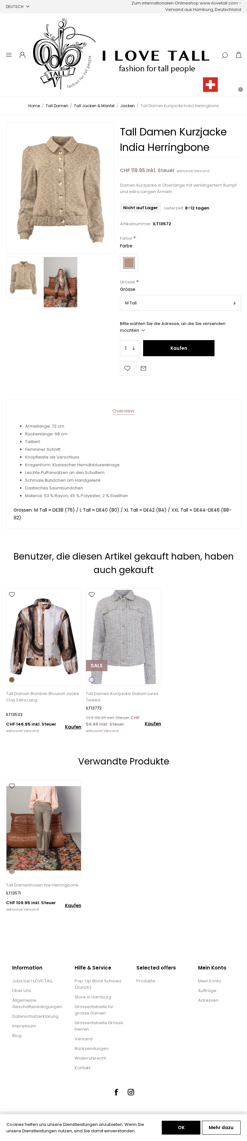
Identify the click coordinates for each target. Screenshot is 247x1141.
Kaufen (178, 348)
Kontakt (82, 1068)
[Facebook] (116, 1092)
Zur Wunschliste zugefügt (127, 368)
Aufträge (207, 991)
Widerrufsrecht (90, 1058)
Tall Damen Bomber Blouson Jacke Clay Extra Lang (42, 697)
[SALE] (96, 685)
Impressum (24, 1026)
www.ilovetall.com (219, 3)
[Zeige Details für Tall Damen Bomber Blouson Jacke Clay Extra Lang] (43, 637)
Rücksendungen (92, 1048)
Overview (123, 410)
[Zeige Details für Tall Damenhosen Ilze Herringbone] (43, 828)
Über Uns (21, 991)
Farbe (126, 239)
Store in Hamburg (93, 997)
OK (181, 1127)
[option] (23, 277)
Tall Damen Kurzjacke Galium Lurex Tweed (122, 697)
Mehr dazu (221, 1127)
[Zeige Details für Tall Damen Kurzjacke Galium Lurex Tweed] (123, 637)
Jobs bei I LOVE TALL (32, 981)
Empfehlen (143, 368)
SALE (97, 665)
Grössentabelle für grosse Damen (94, 1010)
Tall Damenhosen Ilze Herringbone (42, 885)
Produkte (145, 981)
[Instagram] (130, 1092)
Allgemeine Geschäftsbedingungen (37, 1003)
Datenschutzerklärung (35, 1016)
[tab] (123, 410)
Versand (201, 170)
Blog (17, 1036)
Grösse (128, 282)
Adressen (208, 1000)
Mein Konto (209, 981)
